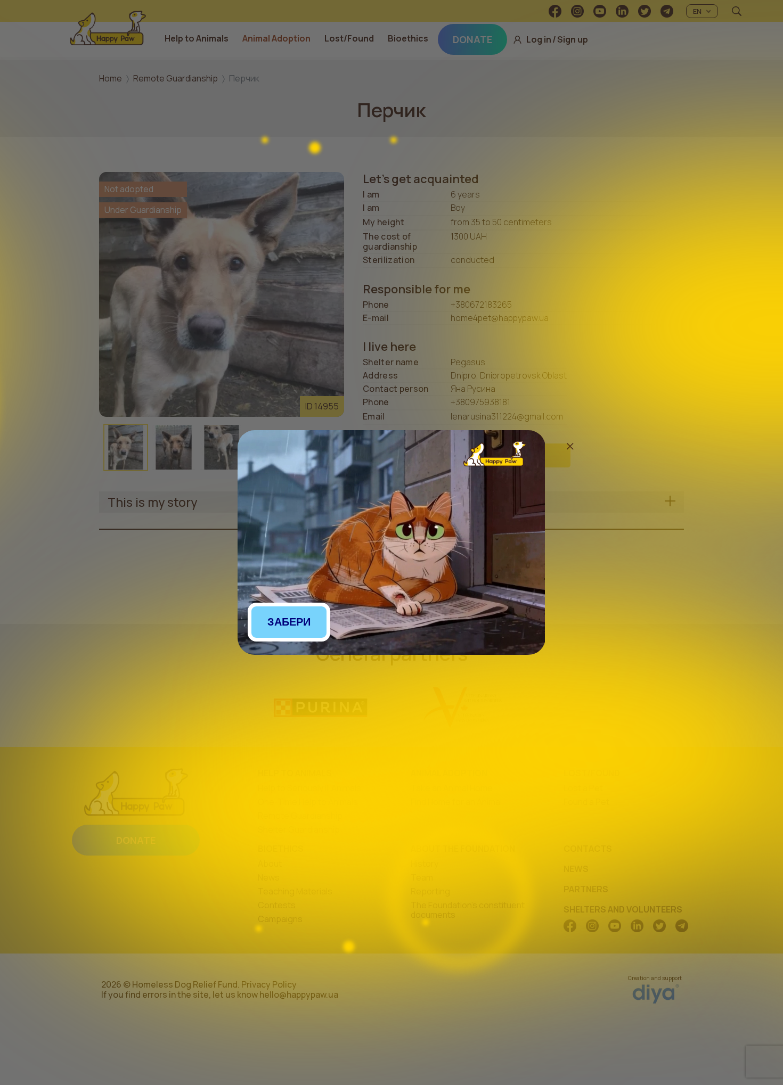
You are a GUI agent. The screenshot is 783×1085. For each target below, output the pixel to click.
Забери (289, 622)
